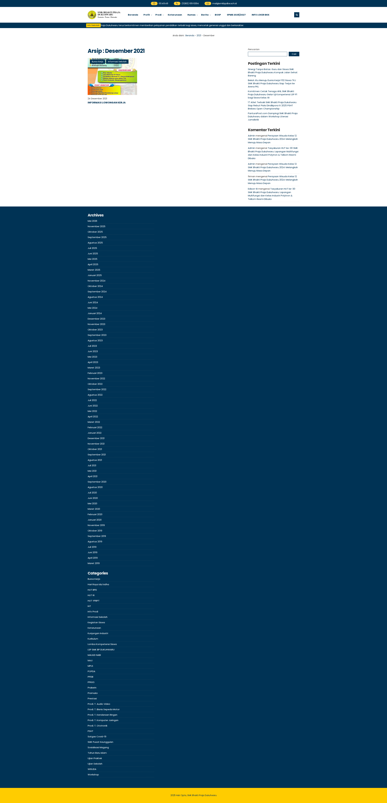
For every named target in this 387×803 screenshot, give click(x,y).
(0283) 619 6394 (190, 3)
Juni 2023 (93, 351)
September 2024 (97, 291)
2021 (199, 35)
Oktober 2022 (95, 384)
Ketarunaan (175, 14)
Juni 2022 (93, 405)
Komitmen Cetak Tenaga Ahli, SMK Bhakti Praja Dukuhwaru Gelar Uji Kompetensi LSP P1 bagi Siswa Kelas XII (272, 94)
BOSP (218, 14)
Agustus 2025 (95, 242)
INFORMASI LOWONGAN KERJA (107, 102)
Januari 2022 (94, 432)
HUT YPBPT (93, 600)
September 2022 (97, 389)
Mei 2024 (92, 307)
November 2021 (96, 443)
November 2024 (96, 280)
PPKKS (91, 682)
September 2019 (97, 536)
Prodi (158, 14)
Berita (204, 14)
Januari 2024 (95, 313)
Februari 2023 (95, 373)
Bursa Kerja (97, 61)
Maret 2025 (94, 269)
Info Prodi (93, 611)
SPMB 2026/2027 (236, 14)
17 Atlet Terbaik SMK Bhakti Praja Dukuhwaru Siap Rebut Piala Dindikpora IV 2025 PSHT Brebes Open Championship (272, 105)
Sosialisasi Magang (98, 747)
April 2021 (93, 476)
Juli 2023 (92, 345)
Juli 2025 (92, 248)
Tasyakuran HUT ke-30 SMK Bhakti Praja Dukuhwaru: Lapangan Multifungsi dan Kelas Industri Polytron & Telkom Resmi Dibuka (273, 153)
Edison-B (253, 188)
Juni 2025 (93, 253)
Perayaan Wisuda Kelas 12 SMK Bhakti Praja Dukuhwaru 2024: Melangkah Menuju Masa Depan (273, 139)
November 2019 (96, 525)
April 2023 (93, 362)
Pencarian (254, 49)
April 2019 (93, 557)
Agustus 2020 (95, 487)
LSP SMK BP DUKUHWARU (101, 649)
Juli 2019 (92, 547)
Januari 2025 (95, 275)
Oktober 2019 (95, 530)
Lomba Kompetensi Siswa (102, 644)
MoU (90, 660)
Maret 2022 (94, 422)
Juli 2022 (92, 400)
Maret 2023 (94, 367)
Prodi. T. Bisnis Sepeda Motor (104, 709)
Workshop (93, 774)
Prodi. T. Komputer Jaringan (103, 720)
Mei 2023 (92, 356)
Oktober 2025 (95, 231)
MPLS (90, 665)
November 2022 (96, 378)
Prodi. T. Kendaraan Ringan (102, 714)
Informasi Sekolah (117, 61)
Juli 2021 (92, 465)
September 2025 (97, 237)
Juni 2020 (93, 498)
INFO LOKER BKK (260, 14)
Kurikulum (93, 638)
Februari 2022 (95, 427)
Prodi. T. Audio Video (99, 703)
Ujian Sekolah (95, 763)
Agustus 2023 (95, 340)
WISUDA (92, 769)
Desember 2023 (96, 318)
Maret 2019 (94, 563)
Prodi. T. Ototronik (97, 725)
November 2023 (96, 324)
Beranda (133, 14)
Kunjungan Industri (98, 633)
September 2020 (97, 481)
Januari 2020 (95, 519)
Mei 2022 (92, 411)
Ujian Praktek (95, 758)
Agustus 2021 (95, 460)
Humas (191, 14)
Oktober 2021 (95, 449)
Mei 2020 (92, 503)
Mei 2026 (92, 220)
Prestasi (92, 698)
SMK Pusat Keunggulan (100, 742)
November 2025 (96, 226)
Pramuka (93, 693)
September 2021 (97, 454)
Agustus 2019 (95, 541)
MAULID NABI (94, 655)
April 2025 (93, 264)
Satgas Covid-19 (97, 736)
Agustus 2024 (95, 297)
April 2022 (93, 416)
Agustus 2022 (95, 394)
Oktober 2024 (95, 286)
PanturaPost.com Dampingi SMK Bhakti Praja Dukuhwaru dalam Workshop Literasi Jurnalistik (273, 116)
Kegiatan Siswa (96, 622)
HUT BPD (92, 589)
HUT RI (91, 595)
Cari (294, 54)
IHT (89, 606)
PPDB (90, 676)
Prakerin (92, 687)
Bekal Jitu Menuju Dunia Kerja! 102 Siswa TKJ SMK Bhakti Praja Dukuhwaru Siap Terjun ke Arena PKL (272, 83)
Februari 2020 (95, 514)
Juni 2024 (93, 302)
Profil (146, 14)
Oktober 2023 (95, 329)
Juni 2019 (92, 552)
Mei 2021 (92, 470)
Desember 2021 (96, 438)
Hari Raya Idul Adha (98, 584)
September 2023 (97, 335)
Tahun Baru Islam (97, 752)
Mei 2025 (92, 259)
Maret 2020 (94, 508)
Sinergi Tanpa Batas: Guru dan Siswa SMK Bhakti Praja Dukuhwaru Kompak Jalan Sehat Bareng (273, 72)
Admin (251, 135)
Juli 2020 (92, 492)
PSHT (90, 731)
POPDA (91, 671)
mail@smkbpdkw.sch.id (224, 3)
